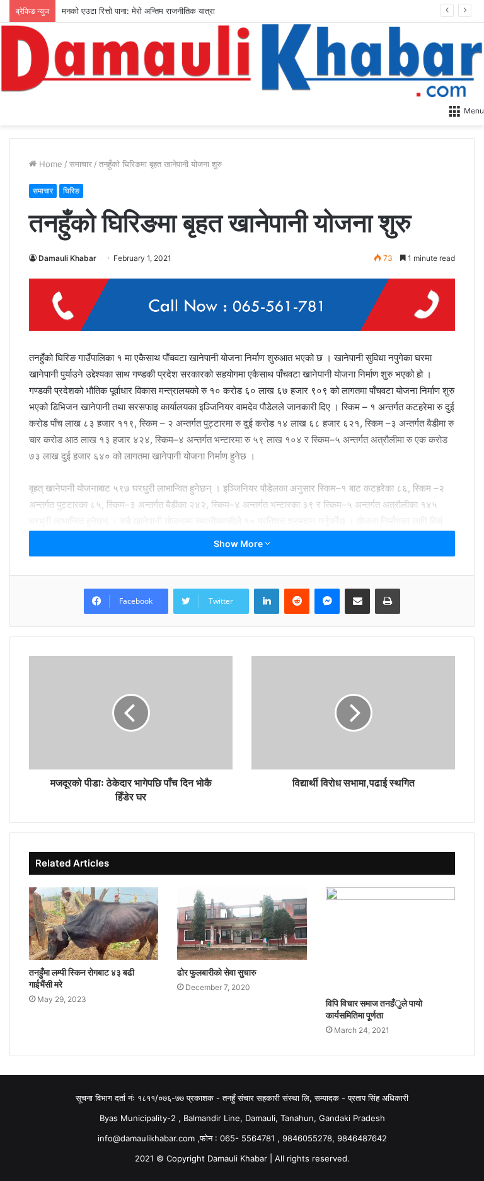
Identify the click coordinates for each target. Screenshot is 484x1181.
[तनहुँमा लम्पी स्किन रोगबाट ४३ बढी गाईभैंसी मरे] (93, 923)
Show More (239, 543)
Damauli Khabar (67, 258)
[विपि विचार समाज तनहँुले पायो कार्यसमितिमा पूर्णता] (390, 939)
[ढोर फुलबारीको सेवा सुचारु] (241, 923)
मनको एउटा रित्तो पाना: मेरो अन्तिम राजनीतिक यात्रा (138, 11)
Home (49, 164)
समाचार (80, 164)
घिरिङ (71, 190)
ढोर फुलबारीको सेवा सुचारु (216, 972)
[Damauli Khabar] (242, 60)
